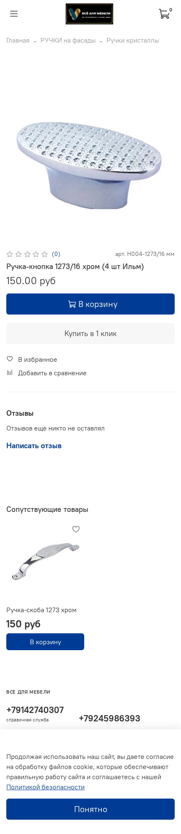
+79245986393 (109, 718)
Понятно (90, 809)
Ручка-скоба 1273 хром (41, 609)
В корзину (45, 642)
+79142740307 (35, 710)
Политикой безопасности (45, 787)
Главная (17, 40)
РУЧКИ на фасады (68, 40)
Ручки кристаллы (132, 40)
